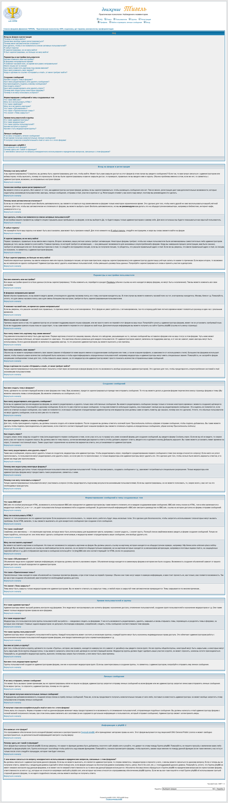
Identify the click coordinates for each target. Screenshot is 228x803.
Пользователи (121, 19)
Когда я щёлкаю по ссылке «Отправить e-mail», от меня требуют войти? (35, 72)
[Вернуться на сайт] (123, 13)
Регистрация (146, 19)
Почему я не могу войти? (15, 39)
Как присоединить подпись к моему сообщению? (25, 84)
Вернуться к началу (12, 182)
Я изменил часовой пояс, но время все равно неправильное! (30, 64)
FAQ (101, 19)
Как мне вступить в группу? (16, 126)
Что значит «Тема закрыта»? (16, 113)
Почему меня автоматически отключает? (22, 43)
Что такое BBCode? (12, 100)
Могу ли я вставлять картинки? (17, 106)
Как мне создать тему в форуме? (18, 79)
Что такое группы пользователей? (19, 124)
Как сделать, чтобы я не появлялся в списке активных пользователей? (35, 46)
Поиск (109, 19)
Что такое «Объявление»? (15, 108)
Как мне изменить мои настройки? (19, 59)
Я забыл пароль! (11, 48)
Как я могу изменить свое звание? (19, 70)
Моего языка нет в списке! (15, 66)
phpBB (109, 797)
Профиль (103, 22)
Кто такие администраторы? (16, 120)
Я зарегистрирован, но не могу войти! (20, 50)
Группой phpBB (87, 732)
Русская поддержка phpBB (114, 799)
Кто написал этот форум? (15, 147)
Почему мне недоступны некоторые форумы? (24, 90)
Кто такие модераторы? (14, 122)
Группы (134, 19)
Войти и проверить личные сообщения (127, 22)
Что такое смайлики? (13, 104)
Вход (148, 22)
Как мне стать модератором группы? (20, 129)
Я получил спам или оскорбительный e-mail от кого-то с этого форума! (35, 140)
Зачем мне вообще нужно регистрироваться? (24, 41)
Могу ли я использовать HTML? (17, 102)
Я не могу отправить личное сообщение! (22, 136)
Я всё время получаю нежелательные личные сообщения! (30, 138)
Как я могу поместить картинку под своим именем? (26, 68)
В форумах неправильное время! (18, 61)
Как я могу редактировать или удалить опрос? (24, 88)
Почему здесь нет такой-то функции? (20, 149)
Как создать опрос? (12, 86)
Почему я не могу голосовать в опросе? (21, 93)
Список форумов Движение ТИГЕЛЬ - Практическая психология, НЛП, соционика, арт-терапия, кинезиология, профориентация (58, 29)
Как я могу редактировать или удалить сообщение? (26, 82)
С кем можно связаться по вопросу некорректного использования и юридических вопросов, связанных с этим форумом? (57, 152)
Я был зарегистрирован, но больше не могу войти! (26, 52)
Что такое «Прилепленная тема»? (19, 111)
